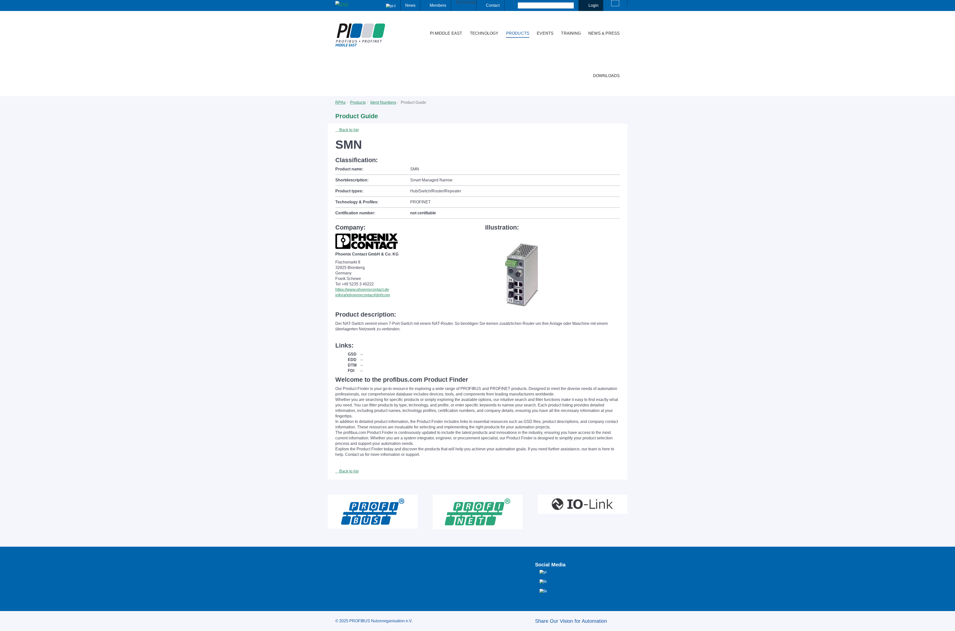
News (410, 5)
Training (571, 33)
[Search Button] (513, 5)
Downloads (606, 76)
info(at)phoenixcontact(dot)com (362, 295)
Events (545, 33)
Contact (493, 5)
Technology (484, 33)
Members (438, 5)
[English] (615, 3)
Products (518, 33)
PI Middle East (446, 33)
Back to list (348, 130)
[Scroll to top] (948, 623)
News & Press (604, 33)
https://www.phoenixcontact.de (362, 289)
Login (593, 5)
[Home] (421, 23)
